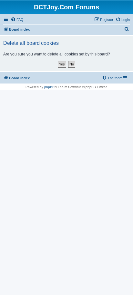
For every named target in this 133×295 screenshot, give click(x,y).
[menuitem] (17, 20)
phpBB (49, 87)
